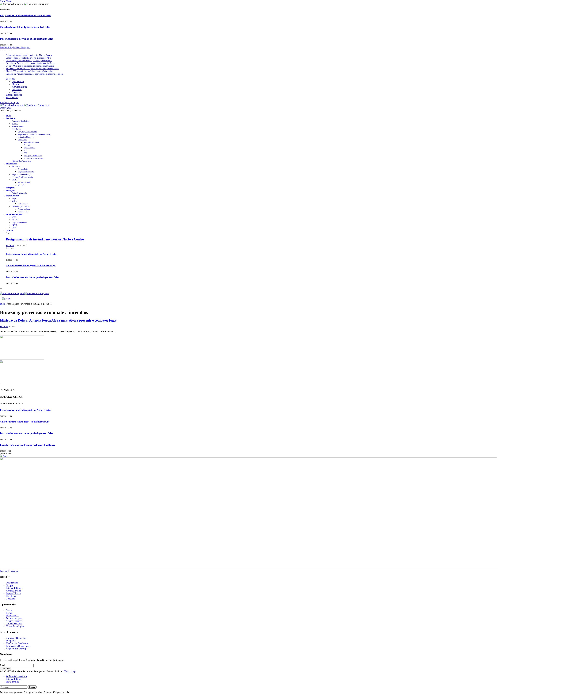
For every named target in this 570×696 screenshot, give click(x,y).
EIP (25, 150)
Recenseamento (24, 182)
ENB (14, 228)
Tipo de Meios (18, 126)
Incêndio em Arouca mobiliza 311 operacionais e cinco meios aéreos (34, 74)
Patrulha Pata (23, 212)
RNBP (14, 180)
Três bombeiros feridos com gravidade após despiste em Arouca (32, 68)
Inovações (10, 190)
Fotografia (10, 187)
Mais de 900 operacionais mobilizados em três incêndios (29, 71)
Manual (21, 185)
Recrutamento (17, 166)
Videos (14, 201)
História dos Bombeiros (21, 161)
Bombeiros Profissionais (33, 158)
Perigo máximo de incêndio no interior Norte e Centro (25, 15)
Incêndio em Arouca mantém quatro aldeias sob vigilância (30, 63)
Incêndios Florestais (26, 137)
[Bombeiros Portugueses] (24, 105)
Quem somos (18, 81)
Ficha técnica (12, 97)
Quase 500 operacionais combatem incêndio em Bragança (30, 66)
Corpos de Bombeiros (20, 121)
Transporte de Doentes (33, 156)
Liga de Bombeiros (19, 222)
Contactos (16, 92)
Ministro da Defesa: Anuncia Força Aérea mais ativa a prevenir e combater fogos (58, 320)
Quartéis (27, 145)
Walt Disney (23, 204)
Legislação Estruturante (27, 132)
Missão (15, 124)
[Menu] (1, 288)
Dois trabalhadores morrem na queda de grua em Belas (26, 39)
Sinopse (15, 84)
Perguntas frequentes (26, 172)
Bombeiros (10, 118)
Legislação (16, 129)
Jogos (14, 198)
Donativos (17, 89)
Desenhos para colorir (20, 206)
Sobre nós (10, 79)
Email (2, 665)
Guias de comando (19, 193)
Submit (32, 687)
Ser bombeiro (23, 169)
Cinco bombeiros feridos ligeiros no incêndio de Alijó (25, 27)
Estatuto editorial (14, 95)
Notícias (9, 230)
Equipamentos (29, 148)
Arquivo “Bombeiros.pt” (22, 174)
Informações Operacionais (22, 177)
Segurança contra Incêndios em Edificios (34, 134)
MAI (14, 217)
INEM (14, 225)
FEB (25, 153)
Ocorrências (5, 108)
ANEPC (15, 220)
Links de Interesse (14, 214)
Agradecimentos (19, 87)
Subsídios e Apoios (31, 142)
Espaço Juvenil (12, 195)
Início (8, 115)
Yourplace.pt (70, 671)
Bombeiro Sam (24, 209)
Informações (11, 163)
